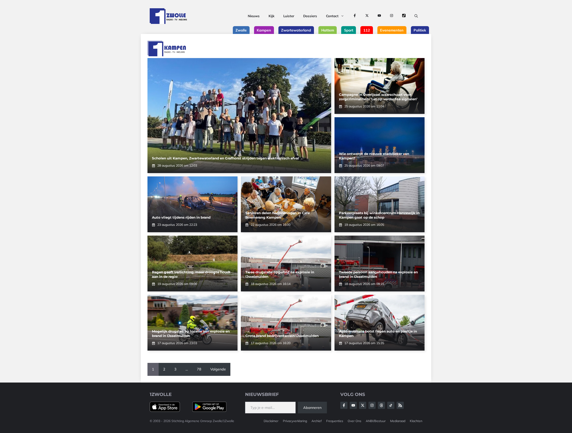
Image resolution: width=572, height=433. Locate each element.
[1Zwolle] (168, 16)
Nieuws (254, 16)
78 (199, 369)
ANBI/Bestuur (376, 421)
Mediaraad (397, 421)
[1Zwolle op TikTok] (404, 16)
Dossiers (310, 16)
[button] (416, 16)
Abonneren (312, 407)
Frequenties (334, 421)
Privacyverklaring (295, 421)
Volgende (218, 369)
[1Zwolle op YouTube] (379, 16)
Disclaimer (271, 421)
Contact (332, 16)
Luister (288, 16)
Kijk (271, 16)
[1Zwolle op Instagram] (391, 16)
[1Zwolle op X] (367, 16)
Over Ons (354, 421)
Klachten (416, 421)
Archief (316, 421)
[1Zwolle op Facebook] (355, 16)
